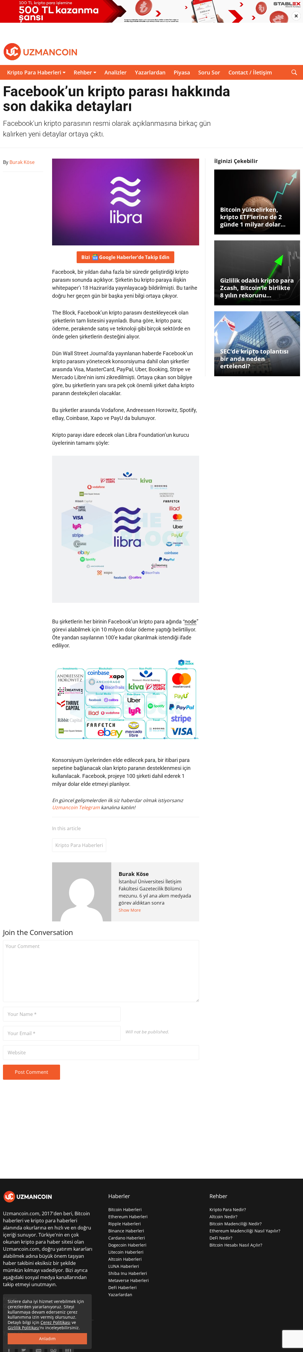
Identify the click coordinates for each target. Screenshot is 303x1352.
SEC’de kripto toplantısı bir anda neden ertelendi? (254, 358)
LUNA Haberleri (123, 1266)
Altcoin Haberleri (125, 1259)
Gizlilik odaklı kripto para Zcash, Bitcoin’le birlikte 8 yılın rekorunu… (257, 287)
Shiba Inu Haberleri (127, 1273)
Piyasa (182, 72)
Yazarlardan (150, 72)
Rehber (83, 72)
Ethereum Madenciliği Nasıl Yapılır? (244, 1231)
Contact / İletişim (250, 72)
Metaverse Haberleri (128, 1280)
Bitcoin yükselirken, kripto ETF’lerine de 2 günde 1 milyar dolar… (253, 217)
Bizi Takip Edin (125, 257)
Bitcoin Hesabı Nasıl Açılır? (235, 1245)
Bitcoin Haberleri (125, 1209)
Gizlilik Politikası (23, 1327)
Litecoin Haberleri (126, 1252)
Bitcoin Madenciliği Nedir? (235, 1223)
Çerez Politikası (55, 1322)
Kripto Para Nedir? (227, 1209)
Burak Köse (134, 873)
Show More (130, 910)
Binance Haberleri (126, 1231)
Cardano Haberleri (126, 1238)
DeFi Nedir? (220, 1238)
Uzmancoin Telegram (76, 807)
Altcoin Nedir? (223, 1216)
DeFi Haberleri (122, 1287)
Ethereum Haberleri (128, 1216)
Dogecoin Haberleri (127, 1245)
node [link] (190, 621)
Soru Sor (209, 72)
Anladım (47, 1338)
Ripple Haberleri (124, 1223)
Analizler (115, 72)
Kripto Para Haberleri (34, 72)
